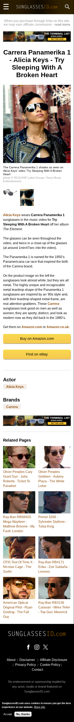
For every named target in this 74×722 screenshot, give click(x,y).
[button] (37, 162)
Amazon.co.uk (58, 327)
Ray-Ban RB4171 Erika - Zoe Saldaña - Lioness (53, 566)
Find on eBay (37, 354)
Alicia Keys (11, 215)
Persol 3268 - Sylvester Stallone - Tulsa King (52, 521)
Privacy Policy (25, 664)
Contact (37, 669)
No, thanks (23, 714)
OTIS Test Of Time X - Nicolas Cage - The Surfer (18, 566)
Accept (7, 714)
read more (62, 24)
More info (39, 707)
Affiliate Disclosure (53, 660)
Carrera (53, 303)
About (11, 660)
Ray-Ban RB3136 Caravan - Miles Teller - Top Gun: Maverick (54, 607)
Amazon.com (32, 327)
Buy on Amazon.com (37, 339)
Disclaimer (27, 660)
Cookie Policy (50, 664)
